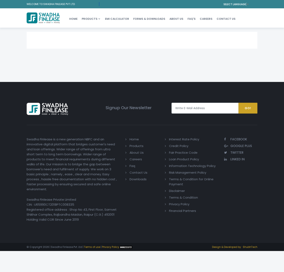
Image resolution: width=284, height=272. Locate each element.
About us (176, 19)
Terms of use (92, 247)
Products (90, 19)
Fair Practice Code (183, 152)
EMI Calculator (117, 19)
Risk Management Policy (187, 172)
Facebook (238, 139)
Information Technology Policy (192, 166)
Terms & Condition (183, 197)
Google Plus (241, 146)
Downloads (138, 179)
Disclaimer (177, 191)
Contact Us (226, 19)
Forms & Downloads (149, 19)
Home (73, 19)
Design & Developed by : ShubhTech (234, 247)
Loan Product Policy (184, 159)
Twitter (236, 152)
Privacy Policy (179, 204)
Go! (248, 108)
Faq (132, 166)
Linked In (237, 159)
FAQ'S (192, 19)
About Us (137, 152)
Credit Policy (178, 146)
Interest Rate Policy (184, 139)
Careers (206, 19)
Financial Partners (182, 211)
